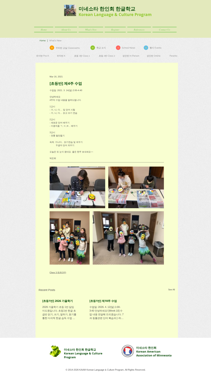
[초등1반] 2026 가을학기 (57, 301)
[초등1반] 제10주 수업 (103, 301)
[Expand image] (77, 187)
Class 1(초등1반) (58, 272)
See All (171, 289)
